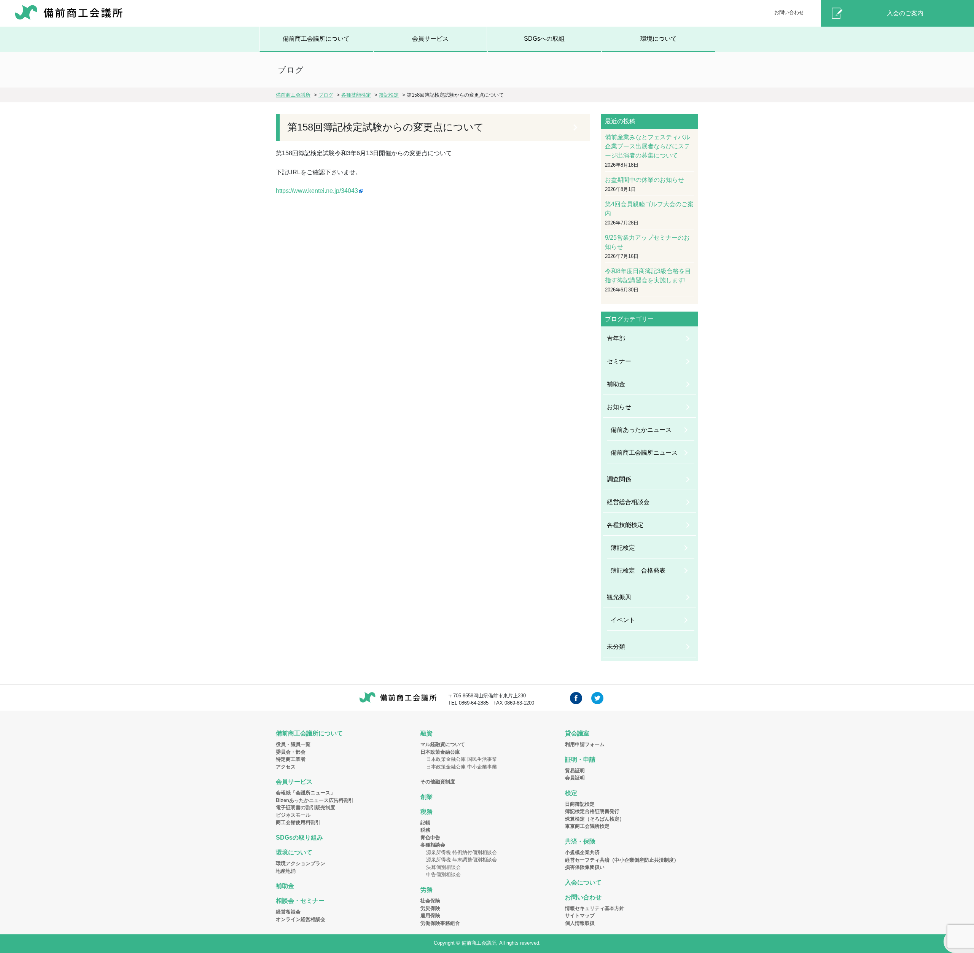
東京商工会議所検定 (587, 826)
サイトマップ (580, 915)
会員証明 (575, 778)
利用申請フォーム (585, 744)
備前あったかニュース (641, 429)
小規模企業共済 (582, 852)
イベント (623, 620)
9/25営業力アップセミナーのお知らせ (647, 242)
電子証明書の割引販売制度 (305, 807)
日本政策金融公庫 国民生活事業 (461, 759)
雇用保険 (430, 915)
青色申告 (430, 837)
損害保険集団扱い (585, 867)
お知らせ (619, 407)
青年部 (616, 338)
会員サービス (430, 38)
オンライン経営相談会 (300, 919)
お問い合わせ (789, 12)
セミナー (619, 361)
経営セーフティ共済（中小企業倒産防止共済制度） (622, 860)
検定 (571, 793)
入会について (583, 882)
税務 (426, 811)
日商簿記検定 (580, 804)
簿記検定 (623, 547)
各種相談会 (432, 845)
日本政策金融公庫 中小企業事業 (461, 767)
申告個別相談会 (443, 874)
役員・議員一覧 (293, 744)
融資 (426, 733)
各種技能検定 (625, 525)
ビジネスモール (293, 815)
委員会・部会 (291, 752)
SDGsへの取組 (544, 38)
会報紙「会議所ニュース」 (305, 792)
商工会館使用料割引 (298, 822)
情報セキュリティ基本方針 (594, 908)
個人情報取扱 (580, 923)
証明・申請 (580, 759)
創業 (426, 797)
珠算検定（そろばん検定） (594, 819)
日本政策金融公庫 (440, 752)
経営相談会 (288, 912)
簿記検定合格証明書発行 (592, 811)
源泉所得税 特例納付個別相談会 (461, 852)
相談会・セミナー (300, 900)
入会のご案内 (905, 13)
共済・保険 (580, 841)
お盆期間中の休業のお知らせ (644, 180)
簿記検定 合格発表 (638, 570)
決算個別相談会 (443, 867)
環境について (658, 38)
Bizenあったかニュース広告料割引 (314, 800)
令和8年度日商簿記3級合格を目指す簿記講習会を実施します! (648, 275)
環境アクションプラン (300, 863)
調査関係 (619, 479)
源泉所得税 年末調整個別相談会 (461, 859)
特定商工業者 (291, 759)
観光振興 (619, 597)
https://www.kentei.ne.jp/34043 (317, 191)
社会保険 (430, 901)
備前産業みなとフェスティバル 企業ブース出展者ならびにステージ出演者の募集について (649, 146)
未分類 (616, 646)
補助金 (616, 384)
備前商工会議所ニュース (644, 452)
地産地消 (286, 871)
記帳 (425, 823)
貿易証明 (575, 770)
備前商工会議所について (316, 38)
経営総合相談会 (628, 502)
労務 (426, 889)
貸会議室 (577, 733)
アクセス (286, 767)
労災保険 (430, 908)
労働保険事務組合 (440, 923)
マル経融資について (442, 744)
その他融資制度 (437, 781)
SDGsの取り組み (299, 837)
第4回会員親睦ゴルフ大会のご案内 (649, 208)
